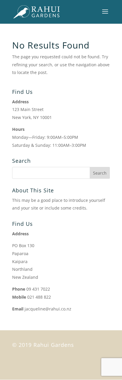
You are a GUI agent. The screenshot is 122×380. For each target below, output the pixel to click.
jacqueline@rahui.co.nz (48, 309)
